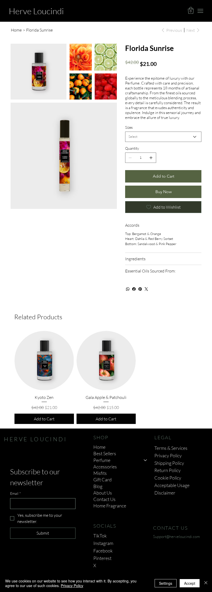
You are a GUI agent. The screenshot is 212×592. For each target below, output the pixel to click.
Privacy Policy (168, 455)
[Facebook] (134, 289)
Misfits (100, 473)
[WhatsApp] (127, 289)
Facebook (103, 550)
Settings (165, 583)
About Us (102, 493)
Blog (97, 486)
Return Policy (167, 470)
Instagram (103, 543)
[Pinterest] (140, 289)
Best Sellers (104, 453)
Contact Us (104, 499)
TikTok (100, 535)
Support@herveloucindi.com (176, 536)
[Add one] (151, 158)
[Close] (206, 583)
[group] (106, 377)
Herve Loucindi (36, 11)
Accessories (105, 466)
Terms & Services (170, 448)
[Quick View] (44, 360)
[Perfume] (145, 460)
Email (15, 493)
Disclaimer (164, 493)
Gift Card (102, 479)
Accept (189, 583)
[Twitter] (146, 289)
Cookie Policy (167, 478)
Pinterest (102, 558)
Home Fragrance (109, 505)
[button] (191, 10)
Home (99, 447)
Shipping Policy (169, 463)
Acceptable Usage (172, 485)
